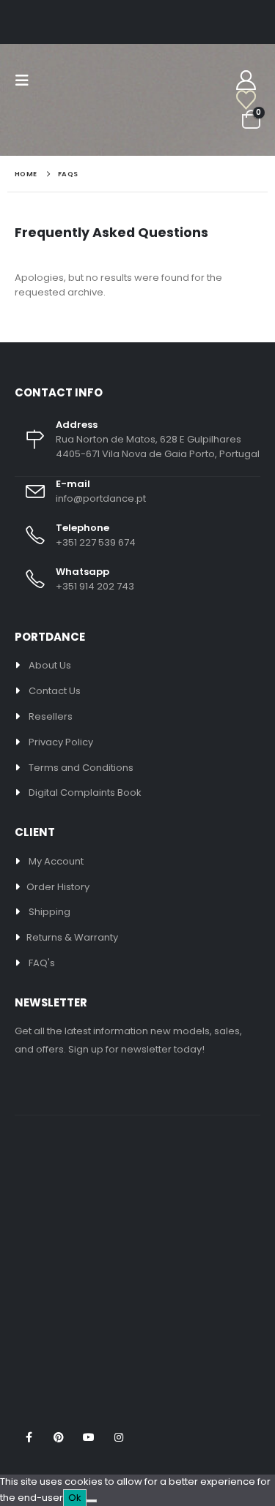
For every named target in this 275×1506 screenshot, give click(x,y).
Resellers (51, 716)
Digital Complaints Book (85, 792)
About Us (50, 665)
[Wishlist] (232, 100)
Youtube (88, 1437)
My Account (56, 861)
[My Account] (245, 81)
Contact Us (55, 691)
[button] (26, 80)
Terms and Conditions (81, 768)
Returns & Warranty (72, 937)
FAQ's (42, 963)
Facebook (28, 1437)
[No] (92, 1500)
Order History (57, 887)
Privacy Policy (61, 742)
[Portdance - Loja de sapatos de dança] (64, 118)
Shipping (49, 912)
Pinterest (58, 1437)
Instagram (118, 1437)
